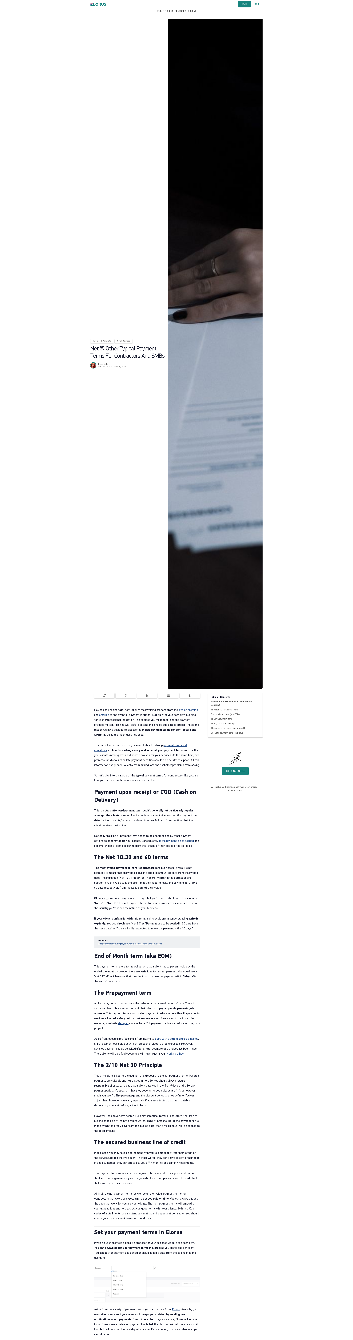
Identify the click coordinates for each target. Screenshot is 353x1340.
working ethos (175, 1053)
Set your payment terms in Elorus (227, 733)
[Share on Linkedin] (147, 695)
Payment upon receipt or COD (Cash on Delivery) (231, 703)
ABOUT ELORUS (165, 11)
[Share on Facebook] (126, 695)
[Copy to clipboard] (190, 695)
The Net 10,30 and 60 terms (224, 709)
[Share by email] (168, 695)
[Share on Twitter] (104, 695)
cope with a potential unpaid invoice (176, 1038)
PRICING (192, 11)
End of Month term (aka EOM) (225, 714)
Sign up (244, 4)
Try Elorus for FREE (235, 771)
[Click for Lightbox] (147, 1284)
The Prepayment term (221, 719)
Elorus (176, 1309)
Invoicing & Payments (102, 341)
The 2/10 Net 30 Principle (223, 723)
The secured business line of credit (228, 728)
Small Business (123, 341)
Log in (257, 4)
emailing (104, 715)
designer (123, 1023)
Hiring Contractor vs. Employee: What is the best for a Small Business (130, 944)
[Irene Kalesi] (93, 365)
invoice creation (188, 710)
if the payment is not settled (176, 840)
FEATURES (180, 11)
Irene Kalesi (103, 364)
